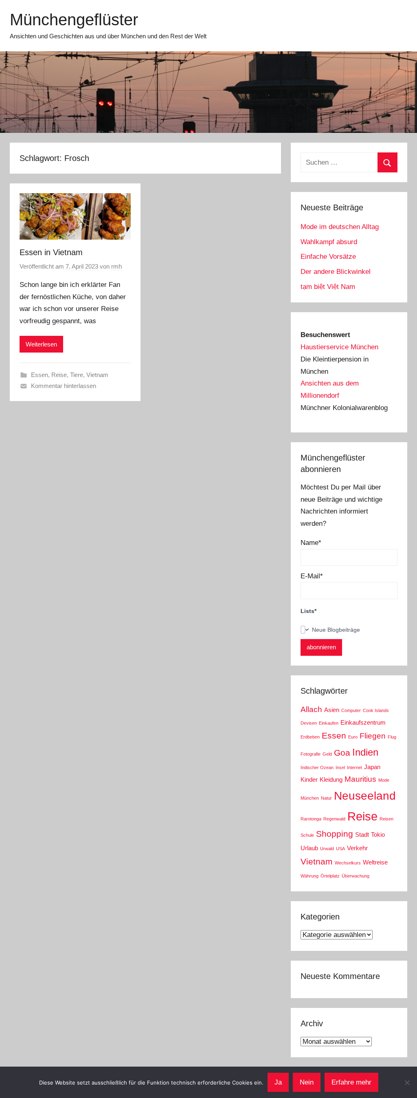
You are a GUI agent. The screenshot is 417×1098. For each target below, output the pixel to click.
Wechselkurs (348, 862)
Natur (326, 798)
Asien (331, 709)
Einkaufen (328, 723)
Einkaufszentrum (363, 722)
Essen (39, 374)
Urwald (327, 848)
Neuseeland (365, 795)
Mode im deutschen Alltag (340, 227)
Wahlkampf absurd (329, 242)
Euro (353, 736)
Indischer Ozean (317, 767)
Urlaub (309, 847)
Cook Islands (376, 710)
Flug (392, 736)
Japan (372, 766)
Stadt (362, 834)
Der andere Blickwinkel (336, 272)
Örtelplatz (330, 875)
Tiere (76, 374)
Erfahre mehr (351, 1082)
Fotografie (310, 754)
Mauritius (360, 779)
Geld (327, 754)
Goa (342, 753)
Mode (383, 780)
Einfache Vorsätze (328, 256)
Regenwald (334, 818)
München (310, 798)
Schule (307, 835)
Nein (307, 1082)
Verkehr (357, 847)
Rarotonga (311, 818)
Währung (309, 875)
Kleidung (331, 779)
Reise (59, 374)
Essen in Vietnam (51, 252)
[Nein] (407, 1082)
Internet (354, 767)
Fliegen (373, 736)
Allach (311, 709)
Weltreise (375, 862)
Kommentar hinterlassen (63, 385)
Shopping (334, 834)
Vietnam (97, 374)
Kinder (309, 779)
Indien (365, 752)
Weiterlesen (41, 344)
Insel (340, 767)
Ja (278, 1082)
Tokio (378, 834)
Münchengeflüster (74, 20)
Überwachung (355, 875)
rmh (116, 266)
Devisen (309, 723)
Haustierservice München (339, 347)
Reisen (386, 818)
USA (340, 848)
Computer (351, 710)
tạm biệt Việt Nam (328, 287)
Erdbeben (310, 736)
